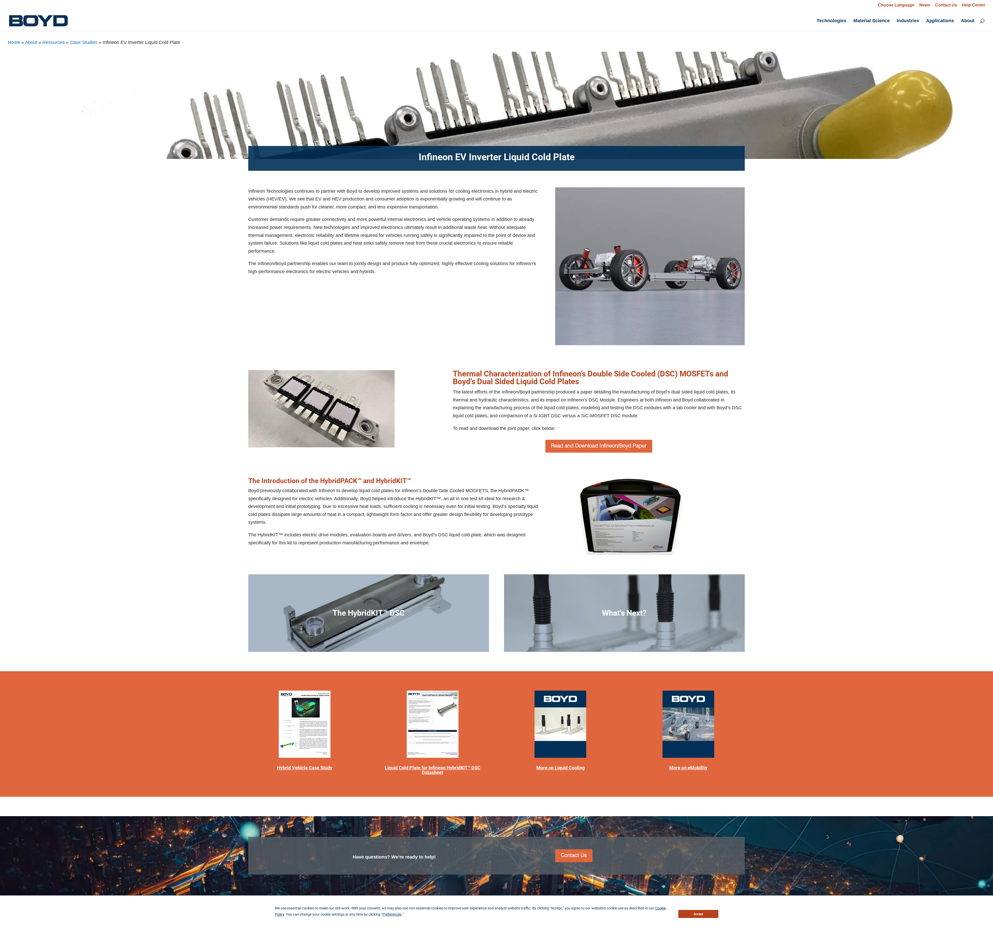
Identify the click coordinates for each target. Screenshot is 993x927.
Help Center (973, 5)
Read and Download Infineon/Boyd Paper (598, 446)
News (924, 5)
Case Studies (83, 42)
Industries (908, 21)
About (967, 21)
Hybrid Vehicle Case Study (304, 767)
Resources (53, 42)
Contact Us (946, 5)
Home (14, 42)
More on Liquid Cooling (560, 767)
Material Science (871, 21)
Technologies (831, 21)
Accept (698, 914)
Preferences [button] (392, 914)
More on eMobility (688, 767)
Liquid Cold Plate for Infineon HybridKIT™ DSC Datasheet (432, 770)
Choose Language (896, 5)
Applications (940, 21)
